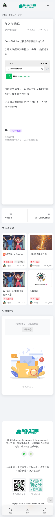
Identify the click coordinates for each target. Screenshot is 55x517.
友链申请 (10, 467)
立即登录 (27, 329)
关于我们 (12, 15)
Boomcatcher (31, 503)
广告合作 (33, 467)
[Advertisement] (27, 171)
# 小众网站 (19, 262)
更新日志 (22, 470)
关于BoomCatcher (13, 254)
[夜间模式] (50, 500)
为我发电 (34, 291)
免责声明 (22, 467)
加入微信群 (34, 470)
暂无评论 (9, 310)
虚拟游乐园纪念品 (38, 254)
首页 (5, 15)
